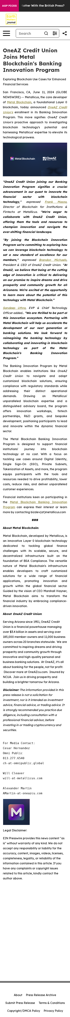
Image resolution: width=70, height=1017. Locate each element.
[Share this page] (64, 33)
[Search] (46, 33)
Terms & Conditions (52, 1003)
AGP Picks (9, 5)
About (18, 995)
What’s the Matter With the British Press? (34, 5)
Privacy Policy (53, 1011)
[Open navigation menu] (6, 33)
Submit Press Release (20, 1003)
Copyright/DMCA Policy (23, 1011)
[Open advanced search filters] (54, 33)
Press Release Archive (41, 995)
